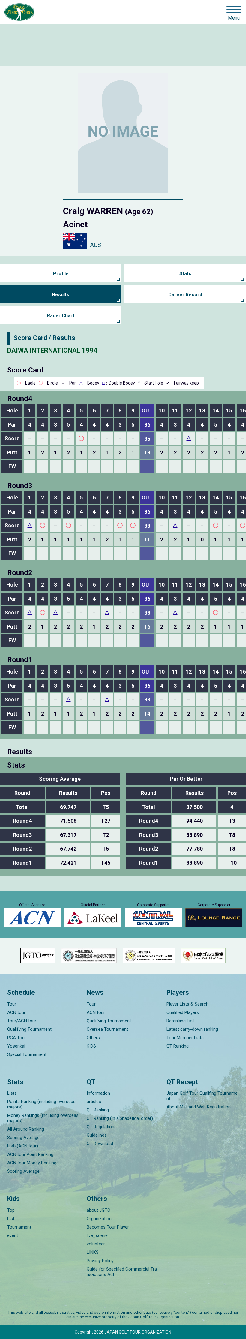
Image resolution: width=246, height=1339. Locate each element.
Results (60, 294)
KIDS (91, 1046)
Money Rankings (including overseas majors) (43, 1118)
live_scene (97, 1235)
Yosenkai (16, 1046)
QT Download (100, 1143)
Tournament (19, 1227)
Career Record (185, 294)
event (12, 1235)
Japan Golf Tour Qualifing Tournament (202, 1095)
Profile (61, 273)
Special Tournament (26, 1054)
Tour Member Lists (185, 1037)
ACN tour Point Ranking (30, 1154)
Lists (12, 1093)
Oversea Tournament (107, 1029)
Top (11, 1210)
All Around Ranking (25, 1129)
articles (94, 1101)
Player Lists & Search (187, 1004)
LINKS (93, 1252)
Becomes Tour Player (108, 1227)
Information (98, 1093)
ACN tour (16, 1012)
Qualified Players (182, 1012)
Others (93, 1037)
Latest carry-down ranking (192, 1029)
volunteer (96, 1244)
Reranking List (180, 1021)
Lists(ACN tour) (22, 1146)
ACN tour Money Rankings (33, 1163)
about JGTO (98, 1210)
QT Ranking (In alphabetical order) (120, 1118)
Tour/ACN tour (21, 1021)
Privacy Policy (100, 1260)
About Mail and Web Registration (198, 1107)
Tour (11, 1004)
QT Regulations (102, 1126)
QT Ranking (177, 1046)
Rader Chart (60, 315)
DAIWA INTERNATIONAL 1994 (52, 350)
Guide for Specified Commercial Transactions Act (122, 1271)
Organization (99, 1218)
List (10, 1218)
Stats (185, 273)
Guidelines (97, 1135)
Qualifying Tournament (29, 1029)
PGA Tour (16, 1037)
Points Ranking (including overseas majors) (41, 1104)
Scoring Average (23, 1137)
